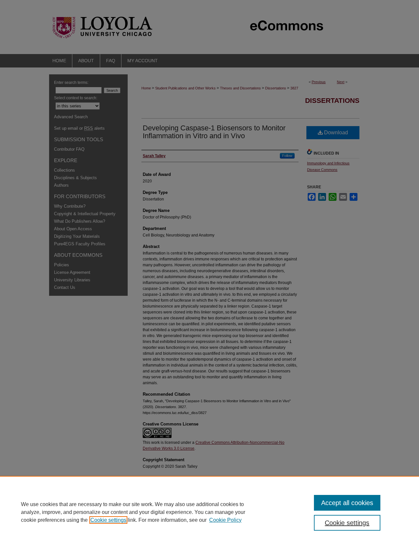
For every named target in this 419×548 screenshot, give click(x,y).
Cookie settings (108, 520)
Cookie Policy (225, 520)
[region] (209, 512)
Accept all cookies (347, 502)
